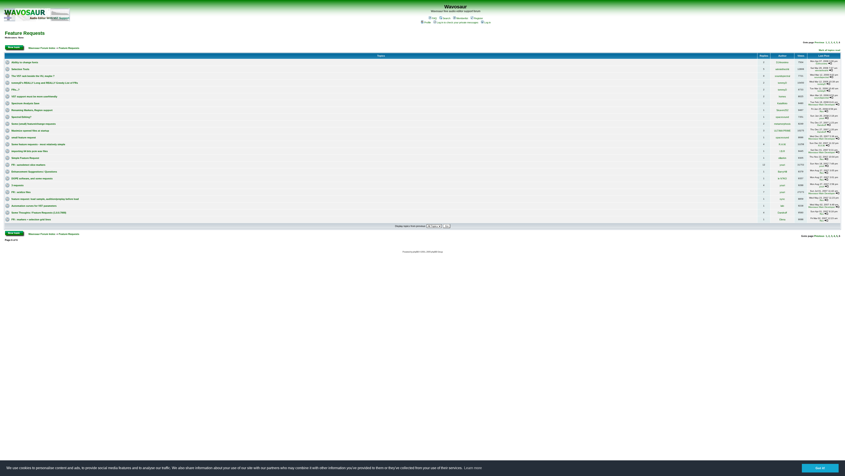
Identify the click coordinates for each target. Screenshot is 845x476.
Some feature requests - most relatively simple (38, 144)
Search (446, 18)
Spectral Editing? (21, 117)
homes (782, 96)
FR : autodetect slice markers (28, 165)
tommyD (782, 83)
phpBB (416, 252)
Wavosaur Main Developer (821, 104)
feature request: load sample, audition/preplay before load (45, 199)
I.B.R (782, 151)
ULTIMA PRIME (782, 130)
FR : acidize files (21, 192)
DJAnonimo (782, 62)
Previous (819, 42)
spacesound (782, 117)
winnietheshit (782, 69)
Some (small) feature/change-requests (33, 124)
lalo (782, 206)
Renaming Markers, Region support (32, 110)
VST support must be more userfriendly (34, 96)
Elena (782, 219)
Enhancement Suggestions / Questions (34, 171)
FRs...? (15, 89)
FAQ (434, 18)
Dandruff (821, 125)
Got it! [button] (820, 468)
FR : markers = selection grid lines (31, 219)
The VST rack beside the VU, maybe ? (33, 76)
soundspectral (782, 76)
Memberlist (462, 18)
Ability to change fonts (24, 62)
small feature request (23, 137)
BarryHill (782, 171)
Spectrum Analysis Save (25, 103)
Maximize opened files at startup (30, 130)
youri (821, 118)
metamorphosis (782, 124)
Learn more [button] (473, 468)
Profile (427, 22)
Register (478, 18)
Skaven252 (782, 110)
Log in (487, 22)
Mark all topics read (829, 50)
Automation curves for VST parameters (34, 206)
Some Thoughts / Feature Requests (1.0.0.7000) (38, 212)
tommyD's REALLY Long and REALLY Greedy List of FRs (44, 83)
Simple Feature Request (25, 158)
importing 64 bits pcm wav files (29, 151)
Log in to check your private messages (457, 22)
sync (782, 199)
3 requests (17, 185)
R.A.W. (782, 144)
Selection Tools (20, 69)
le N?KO (782, 178)
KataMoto (782, 103)
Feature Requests (25, 33)
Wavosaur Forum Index (41, 48)
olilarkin (782, 158)
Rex (822, 111)
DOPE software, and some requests (32, 178)
